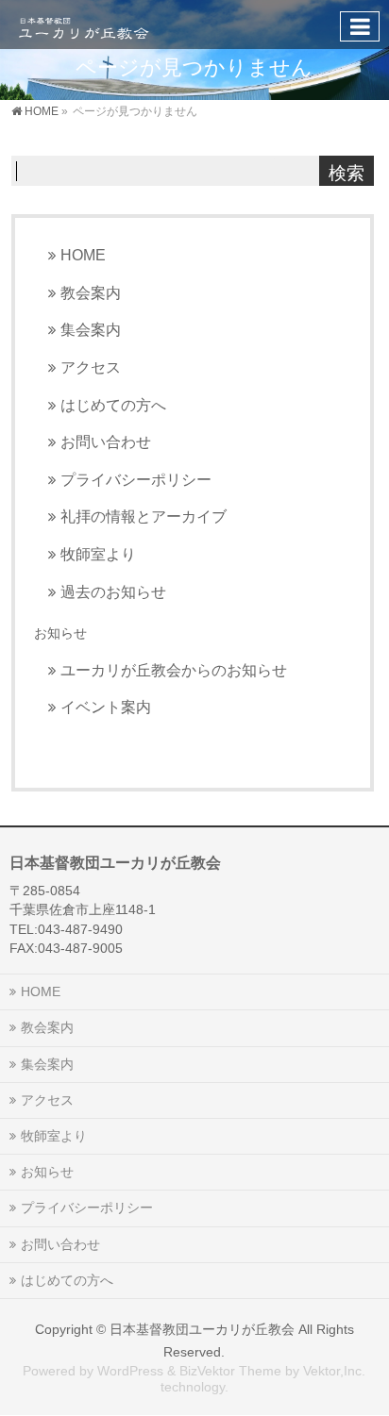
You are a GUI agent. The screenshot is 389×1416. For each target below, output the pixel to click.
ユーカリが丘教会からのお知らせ (173, 669)
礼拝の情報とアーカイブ (143, 516)
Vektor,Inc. (334, 1370)
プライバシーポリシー (135, 479)
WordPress (130, 1370)
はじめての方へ (113, 404)
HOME (83, 254)
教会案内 (90, 292)
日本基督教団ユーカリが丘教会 (202, 1329)
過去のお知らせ (113, 591)
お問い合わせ (105, 441)
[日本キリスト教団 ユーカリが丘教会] (83, 24)
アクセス (90, 366)
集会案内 (90, 329)
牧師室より (98, 553)
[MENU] (360, 26)
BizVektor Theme (230, 1370)
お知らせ (60, 633)
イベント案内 (105, 706)
